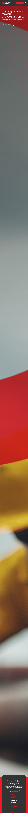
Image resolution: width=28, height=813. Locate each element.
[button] (25, 3)
